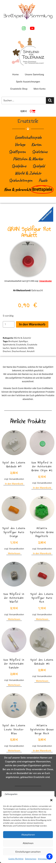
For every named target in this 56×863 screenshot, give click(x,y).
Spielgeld (38, 166)
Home (15, 74)
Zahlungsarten (11, 794)
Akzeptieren (28, 834)
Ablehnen (28, 843)
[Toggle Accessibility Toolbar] (49, 856)
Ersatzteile (21, 344)
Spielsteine (39, 151)
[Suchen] (50, 100)
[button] (51, 800)
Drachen (7, 351)
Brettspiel (13, 341)
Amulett (31, 351)
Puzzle (43, 180)
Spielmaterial (9, 344)
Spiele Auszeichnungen (28, 81)
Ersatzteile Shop (18, 88)
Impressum (43, 859)
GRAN (31, 348)
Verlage (20, 144)
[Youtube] (32, 28)
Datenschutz (30, 859)
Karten (36, 144)
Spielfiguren (17, 151)
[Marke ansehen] (45, 220)
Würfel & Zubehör (28, 173)
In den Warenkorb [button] (14, 483)
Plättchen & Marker (28, 158)
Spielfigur (23, 341)
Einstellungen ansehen (28, 851)
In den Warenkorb (32, 324)
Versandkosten (45, 281)
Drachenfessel (19, 351)
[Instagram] (24, 28)
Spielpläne (19, 166)
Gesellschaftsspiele (28, 137)
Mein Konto (40, 88)
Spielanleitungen (20, 180)
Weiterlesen (14, 553)
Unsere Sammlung (34, 74)
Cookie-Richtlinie (15, 859)
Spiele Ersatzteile (18, 348)
